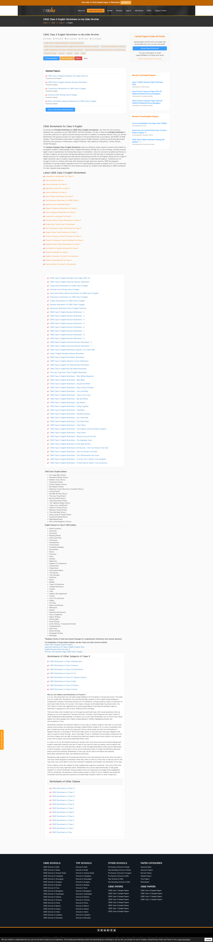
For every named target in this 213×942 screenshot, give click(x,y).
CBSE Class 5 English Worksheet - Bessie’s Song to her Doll (72, 436)
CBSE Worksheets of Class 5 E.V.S (62, 673)
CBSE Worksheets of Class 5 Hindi (62, 681)
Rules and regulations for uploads (150, 59)
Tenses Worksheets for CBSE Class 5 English (67, 301)
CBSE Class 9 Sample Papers (151, 890)
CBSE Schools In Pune (51, 888)
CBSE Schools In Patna (51, 903)
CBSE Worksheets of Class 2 (63, 824)
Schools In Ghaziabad (83, 879)
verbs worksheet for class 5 (56, 192)
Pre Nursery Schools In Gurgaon (119, 873)
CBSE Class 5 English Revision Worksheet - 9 (67, 338)
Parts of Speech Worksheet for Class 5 (60, 212)
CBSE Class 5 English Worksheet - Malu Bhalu (67, 380)
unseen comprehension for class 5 (58, 260)
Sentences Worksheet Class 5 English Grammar (67, 308)
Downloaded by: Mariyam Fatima (142, 135)
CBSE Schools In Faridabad (53, 876)
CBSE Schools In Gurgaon (52, 882)
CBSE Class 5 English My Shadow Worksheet (66, 357)
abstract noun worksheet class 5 (57, 204)
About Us (81, 11)
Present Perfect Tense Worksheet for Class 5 (63, 220)
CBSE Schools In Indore (51, 912)
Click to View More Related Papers (60, 109)
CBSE (53, 23)
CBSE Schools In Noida (51, 870)
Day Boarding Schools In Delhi (119, 882)
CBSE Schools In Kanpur (52, 909)
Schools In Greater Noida (85, 873)
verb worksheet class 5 (54, 180)
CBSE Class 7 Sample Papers (118, 908)
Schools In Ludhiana (83, 915)
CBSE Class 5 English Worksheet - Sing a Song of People (71, 387)
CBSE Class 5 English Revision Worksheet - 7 (67, 331)
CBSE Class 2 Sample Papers (118, 893)
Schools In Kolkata (82, 897)
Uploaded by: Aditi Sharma (140, 87)
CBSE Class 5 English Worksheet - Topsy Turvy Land (69, 395)
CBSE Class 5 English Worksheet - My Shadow (67, 402)
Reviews (119, 11)
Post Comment (67, 58)
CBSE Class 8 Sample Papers (118, 911)
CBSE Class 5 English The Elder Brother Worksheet (69, 365)
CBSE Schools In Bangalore (53, 891)
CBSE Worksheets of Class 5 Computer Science (67, 677)
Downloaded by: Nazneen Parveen (143, 144)
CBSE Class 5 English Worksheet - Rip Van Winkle (68, 399)
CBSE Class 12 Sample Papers (151, 899)
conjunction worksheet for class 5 (58, 216)
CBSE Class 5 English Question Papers (59, 645)
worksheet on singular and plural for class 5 (61, 248)
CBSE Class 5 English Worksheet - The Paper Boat (69, 421)
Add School (139, 11)
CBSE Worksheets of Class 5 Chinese (63, 685)
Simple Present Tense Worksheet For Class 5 (62, 244)
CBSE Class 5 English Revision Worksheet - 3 (67, 316)
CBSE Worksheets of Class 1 (63, 828)
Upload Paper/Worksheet (150, 48)
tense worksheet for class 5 (56, 184)
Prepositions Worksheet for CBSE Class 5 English (68, 297)
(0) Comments (71, 39)
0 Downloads (96, 39)
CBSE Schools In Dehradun (53, 918)
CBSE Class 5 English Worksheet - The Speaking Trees (70, 440)
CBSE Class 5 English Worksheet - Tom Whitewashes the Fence (74, 455)
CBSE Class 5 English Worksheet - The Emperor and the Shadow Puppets (77, 429)
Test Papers (145, 879)
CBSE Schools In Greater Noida (54, 873)
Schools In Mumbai (82, 885)
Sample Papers (146, 876)
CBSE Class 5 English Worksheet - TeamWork (67, 410)
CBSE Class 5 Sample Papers (118, 902)
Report (78, 58)
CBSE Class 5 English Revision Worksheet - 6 (67, 327)
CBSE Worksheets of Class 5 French (63, 689)
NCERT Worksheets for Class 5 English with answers (63, 50)
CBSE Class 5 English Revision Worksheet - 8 (67, 335)
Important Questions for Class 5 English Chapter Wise (64, 647)
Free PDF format (50, 53)
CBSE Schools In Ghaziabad (53, 879)
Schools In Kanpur (82, 909)
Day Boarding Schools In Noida (119, 870)
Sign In (128, 11)
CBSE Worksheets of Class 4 (63, 816)
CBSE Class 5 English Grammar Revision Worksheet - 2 (70, 342)
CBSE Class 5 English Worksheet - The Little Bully (68, 391)
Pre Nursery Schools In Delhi (118, 876)
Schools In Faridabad (83, 876)
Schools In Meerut (82, 906)
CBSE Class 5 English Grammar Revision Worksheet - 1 (70, 346)
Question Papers (147, 870)
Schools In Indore (82, 912)
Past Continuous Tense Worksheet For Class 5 (63, 228)
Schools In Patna (82, 903)
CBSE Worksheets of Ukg (62, 832)
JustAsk (109, 11)
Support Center (160, 11)
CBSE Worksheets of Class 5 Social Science (66, 669)
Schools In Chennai (83, 900)
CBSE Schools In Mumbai (52, 885)
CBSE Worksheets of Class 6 (63, 812)
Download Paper (51, 58)
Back (86, 58)
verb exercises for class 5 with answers (60, 264)
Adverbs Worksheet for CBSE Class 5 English (67, 304)
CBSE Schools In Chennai (52, 900)
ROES (149, 11)
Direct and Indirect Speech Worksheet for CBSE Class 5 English (72, 101)
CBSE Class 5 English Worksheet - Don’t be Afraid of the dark (73, 452)
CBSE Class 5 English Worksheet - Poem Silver (67, 425)
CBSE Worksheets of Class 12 (63, 788)
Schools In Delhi (81, 867)
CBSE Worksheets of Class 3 (63, 820)
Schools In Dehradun (83, 918)
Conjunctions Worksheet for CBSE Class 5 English (67, 88)
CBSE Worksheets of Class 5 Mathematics (65, 661)
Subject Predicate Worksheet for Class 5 (61, 208)
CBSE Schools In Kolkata (52, 897)
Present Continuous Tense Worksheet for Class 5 (64, 240)
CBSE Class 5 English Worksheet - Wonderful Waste (69, 414)
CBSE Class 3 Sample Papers (118, 896)
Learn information (184, 939)
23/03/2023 (58, 39)
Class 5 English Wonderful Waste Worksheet (66, 353)
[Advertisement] (85, 63)
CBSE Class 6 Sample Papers (118, 905)
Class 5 (61, 23)
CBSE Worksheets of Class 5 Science (63, 665)
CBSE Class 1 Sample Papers (118, 890)
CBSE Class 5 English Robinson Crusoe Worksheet (69, 361)
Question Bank (146, 867)
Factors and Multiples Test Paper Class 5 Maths (149, 123)
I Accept (208, 939)
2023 (83, 53)
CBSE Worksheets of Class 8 (63, 804)
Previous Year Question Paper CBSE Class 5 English (63, 652)
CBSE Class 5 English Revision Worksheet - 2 (66, 312)
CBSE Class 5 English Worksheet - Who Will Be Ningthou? (71, 376)
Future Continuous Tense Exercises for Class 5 (63, 236)
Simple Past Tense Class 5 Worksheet (60, 224)
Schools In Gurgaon (83, 882)
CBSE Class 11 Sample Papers (151, 896)
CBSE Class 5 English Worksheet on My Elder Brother (63, 43)
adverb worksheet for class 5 (56, 252)
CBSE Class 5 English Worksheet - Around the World (69, 384)
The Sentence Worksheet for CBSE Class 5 (62, 200)
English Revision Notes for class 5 (57, 649)
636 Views (84, 39)
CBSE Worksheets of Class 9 (63, 800)
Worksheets (145, 882)
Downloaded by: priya (139, 126)
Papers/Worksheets (96, 11)
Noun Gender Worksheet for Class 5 (59, 196)
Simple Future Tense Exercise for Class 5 (61, 232)
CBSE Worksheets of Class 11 (63, 792)
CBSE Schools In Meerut (52, 906)
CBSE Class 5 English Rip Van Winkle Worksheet (68, 369)
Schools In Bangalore (83, 891)
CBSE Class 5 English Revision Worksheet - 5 (67, 323)
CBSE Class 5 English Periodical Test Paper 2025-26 (68, 76)
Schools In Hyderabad (84, 894)
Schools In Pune (81, 888)
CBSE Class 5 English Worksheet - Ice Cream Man (68, 418)
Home (45, 23)
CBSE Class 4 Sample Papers (118, 899)
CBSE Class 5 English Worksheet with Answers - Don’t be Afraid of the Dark (78, 448)
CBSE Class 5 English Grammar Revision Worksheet (67, 82)
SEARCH (126, 2)
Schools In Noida (82, 870)
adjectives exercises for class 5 (57, 188)
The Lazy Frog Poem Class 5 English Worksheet (68, 372)
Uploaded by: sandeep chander (142, 96)
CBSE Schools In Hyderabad (53, 894)
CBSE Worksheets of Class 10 (63, 796)
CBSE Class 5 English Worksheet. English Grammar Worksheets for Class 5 (71, 46)
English (69, 53)
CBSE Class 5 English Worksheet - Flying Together (69, 406)
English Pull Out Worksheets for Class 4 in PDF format (105, 50)
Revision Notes (146, 873)
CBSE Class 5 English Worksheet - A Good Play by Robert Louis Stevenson (78, 463)
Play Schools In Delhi (115, 879)
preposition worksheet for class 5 (59, 176)
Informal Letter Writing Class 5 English (62, 95)
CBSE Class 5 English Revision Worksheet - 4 (67, 320)
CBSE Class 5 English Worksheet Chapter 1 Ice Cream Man (72, 350)
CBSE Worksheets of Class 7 (63, 808)
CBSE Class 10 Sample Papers (151, 893)
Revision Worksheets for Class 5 (113, 46)
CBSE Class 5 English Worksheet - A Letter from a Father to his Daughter (77, 459)
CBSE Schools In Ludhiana (52, 915)
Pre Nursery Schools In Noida (118, 867)
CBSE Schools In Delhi (51, 867)
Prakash (48, 39)
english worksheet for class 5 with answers (61, 256)
